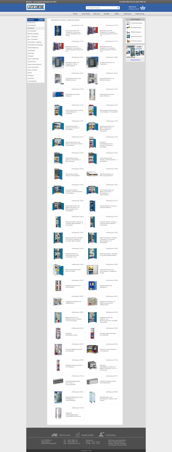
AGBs (117, 14)
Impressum (128, 14)
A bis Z (41, 20)
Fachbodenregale (136, 23)
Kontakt (106, 14)
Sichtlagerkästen (136, 27)
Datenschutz (139, 14)
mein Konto (86, 14)
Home (75, 14)
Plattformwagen (136, 32)
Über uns (96, 14)
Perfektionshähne (136, 41)
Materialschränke (136, 36)
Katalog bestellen (135, 60)
